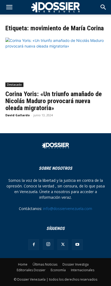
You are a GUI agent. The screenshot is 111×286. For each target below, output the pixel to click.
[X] (62, 244)
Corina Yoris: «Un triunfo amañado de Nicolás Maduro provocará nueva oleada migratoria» (53, 101)
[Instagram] (48, 244)
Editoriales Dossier (31, 270)
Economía (58, 270)
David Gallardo (17, 115)
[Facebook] (33, 244)
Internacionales (82, 270)
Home (22, 264)
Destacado (14, 84)
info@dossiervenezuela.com (67, 208)
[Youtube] (77, 244)
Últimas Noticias (45, 264)
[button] (103, 7)
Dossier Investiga (76, 264)
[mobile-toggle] (9, 7)
